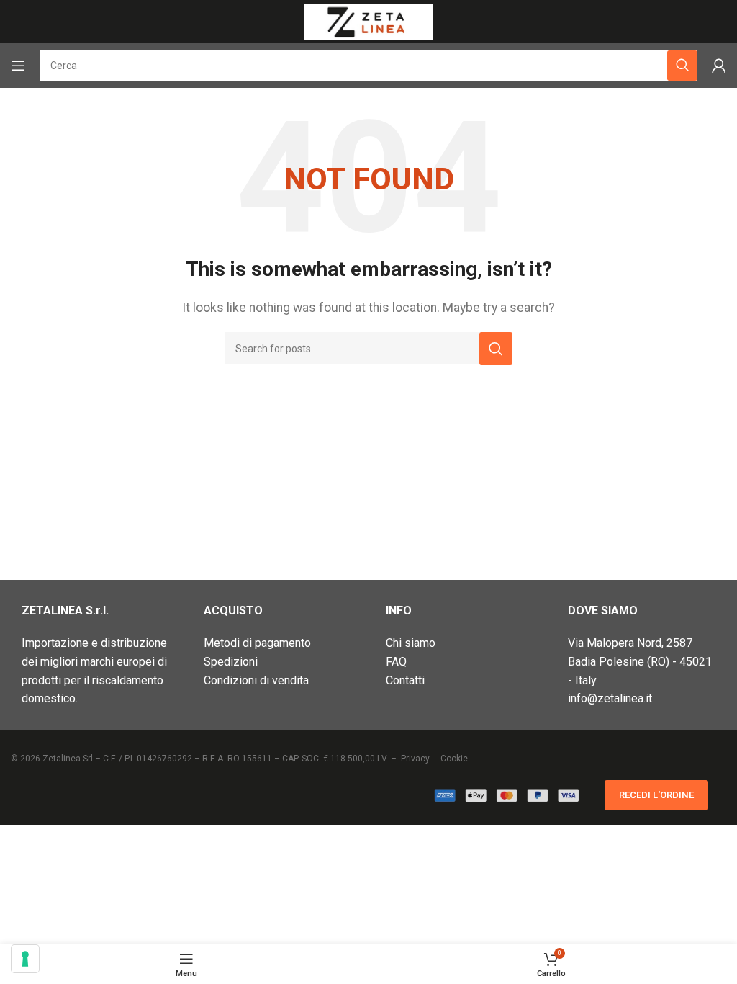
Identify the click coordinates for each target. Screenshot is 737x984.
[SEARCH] (495, 348)
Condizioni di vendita (256, 680)
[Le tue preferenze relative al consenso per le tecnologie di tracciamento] (25, 958)
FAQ (396, 661)
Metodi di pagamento (257, 643)
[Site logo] (368, 20)
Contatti (405, 680)
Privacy (415, 758)
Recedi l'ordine (656, 795)
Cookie (454, 758)
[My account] (719, 65)
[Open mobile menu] (18, 65)
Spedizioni (231, 661)
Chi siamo (410, 643)
